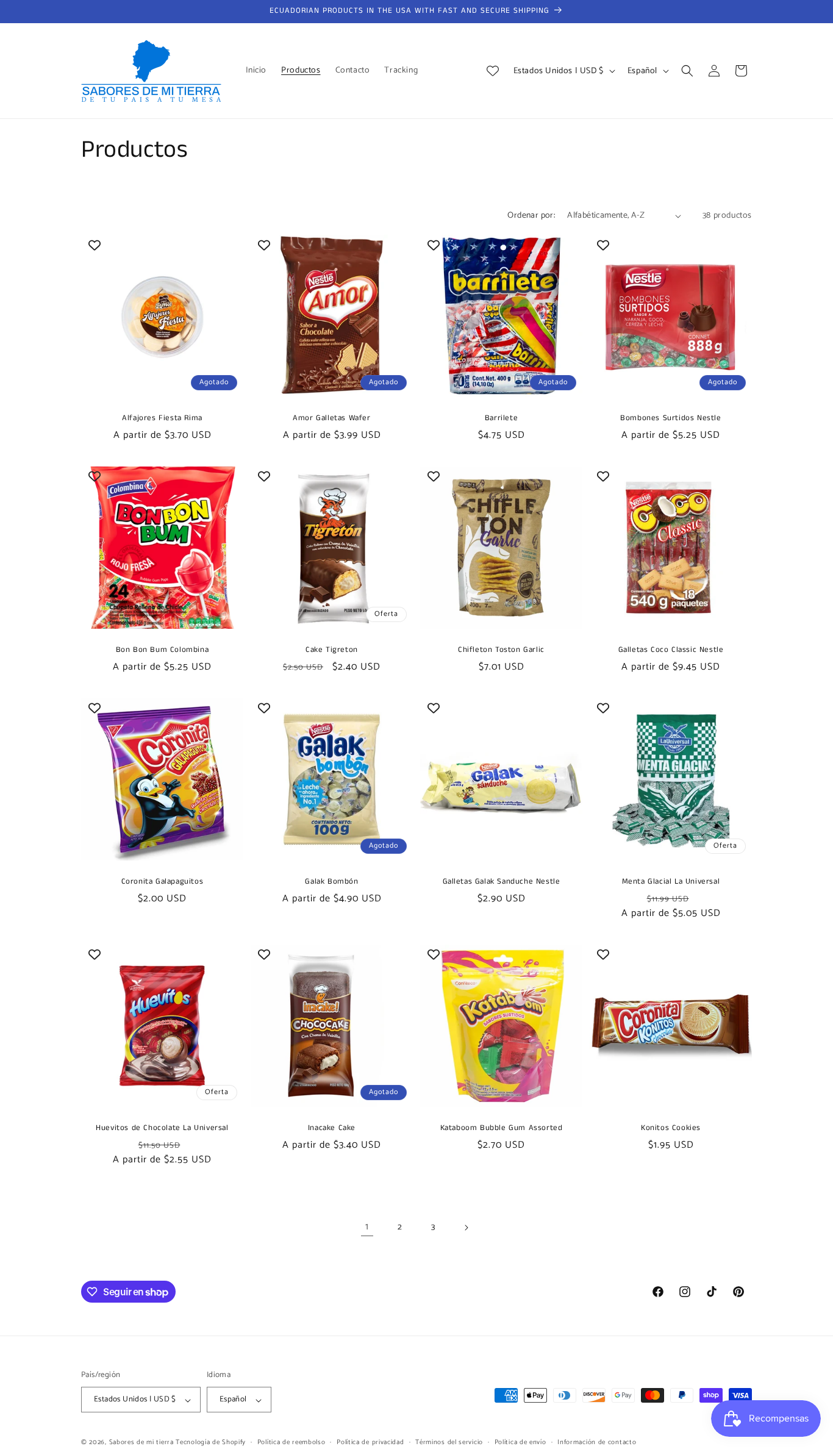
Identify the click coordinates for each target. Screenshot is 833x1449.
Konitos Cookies (671, 1128)
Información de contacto (596, 1442)
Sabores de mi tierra (141, 1442)
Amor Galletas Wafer (331, 418)
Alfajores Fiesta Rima (162, 418)
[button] (687, 70)
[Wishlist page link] (493, 71)
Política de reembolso (291, 1442)
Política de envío (520, 1442)
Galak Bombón (331, 882)
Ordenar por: (531, 216)
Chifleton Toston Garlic (501, 650)
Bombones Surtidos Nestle (670, 418)
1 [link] (367, 1226)
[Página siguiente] (465, 1227)
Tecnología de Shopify (211, 1442)
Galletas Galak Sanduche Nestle (501, 882)
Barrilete (501, 418)
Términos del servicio (449, 1442)
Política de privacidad (370, 1442)
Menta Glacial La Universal (671, 882)
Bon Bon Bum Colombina (162, 650)
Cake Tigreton (332, 650)
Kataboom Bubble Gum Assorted (501, 1128)
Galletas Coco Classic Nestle (671, 650)
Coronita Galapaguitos (162, 882)
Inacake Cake (332, 1128)
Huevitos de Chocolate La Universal (162, 1128)
